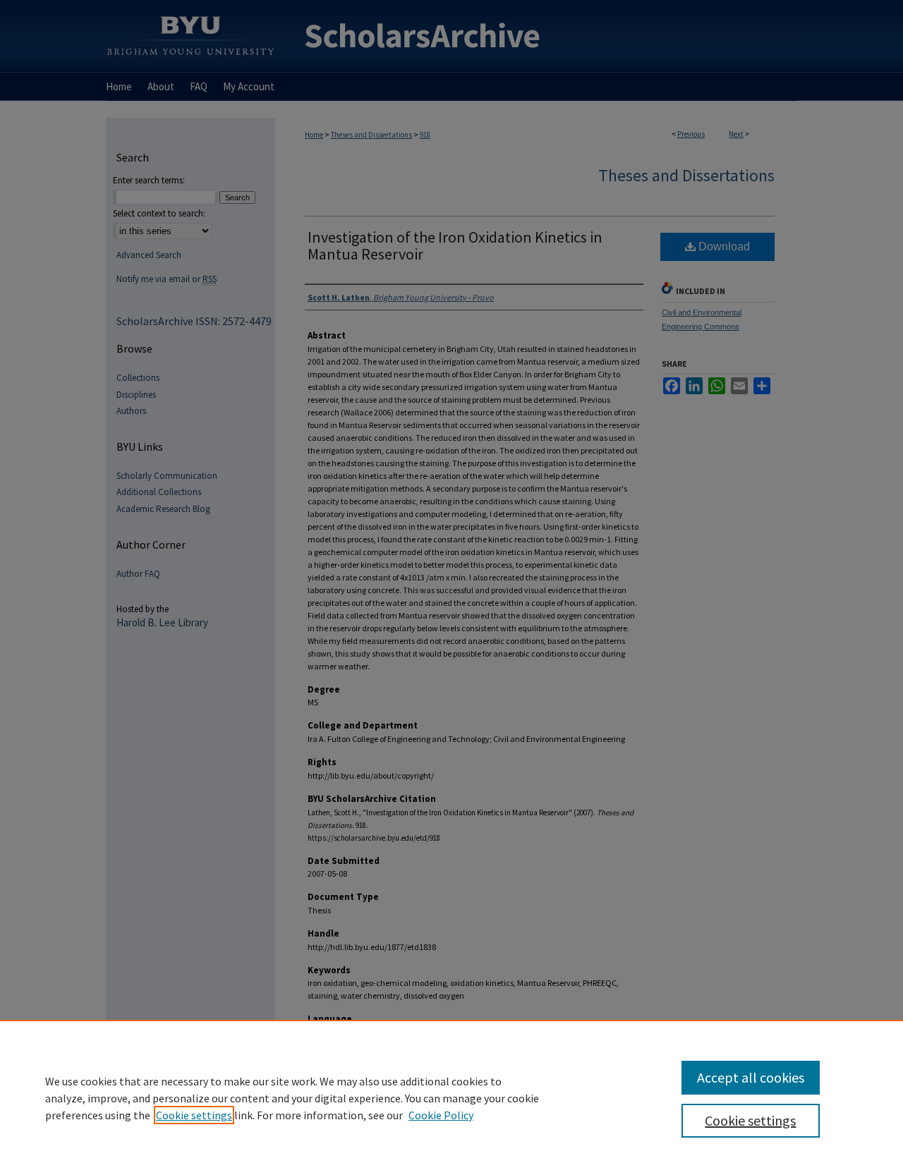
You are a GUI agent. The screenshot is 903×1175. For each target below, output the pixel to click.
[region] (451, 1097)
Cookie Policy (440, 1115)
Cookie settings (194, 1115)
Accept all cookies (750, 1077)
